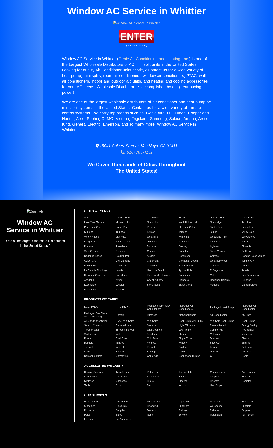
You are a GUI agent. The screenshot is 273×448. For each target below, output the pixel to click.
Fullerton (246, 280)
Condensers (91, 376)
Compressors (217, 372)
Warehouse (216, 406)
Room (87, 338)
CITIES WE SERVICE (98, 211)
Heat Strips (216, 385)
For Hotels (89, 419)
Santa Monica (217, 251)
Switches (89, 381)
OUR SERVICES (95, 395)
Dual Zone (121, 338)
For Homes (248, 414)
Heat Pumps (248, 321)
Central (88, 351)
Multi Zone (152, 338)
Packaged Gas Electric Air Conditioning (96, 315)
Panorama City (92, 227)
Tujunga (120, 232)
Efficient (183, 334)
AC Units (246, 315)
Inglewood (215, 246)
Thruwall (89, 347)
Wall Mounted (154, 329)
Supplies (215, 376)
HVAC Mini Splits (125, 321)
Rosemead (185, 256)
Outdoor (183, 347)
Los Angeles (248, 236)
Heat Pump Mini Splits (191, 321)
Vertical (120, 347)
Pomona (88, 246)
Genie (245, 356)
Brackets (246, 376)
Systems (151, 325)
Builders (88, 342)
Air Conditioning (219, 315)
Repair (150, 414)
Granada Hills (217, 217)
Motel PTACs (91, 307)
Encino (182, 217)
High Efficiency (187, 325)
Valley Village (91, 236)
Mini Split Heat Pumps (222, 321)
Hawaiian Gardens (94, 275)
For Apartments (124, 419)
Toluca (213, 232)
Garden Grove (249, 284)
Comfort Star (122, 356)
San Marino (122, 275)
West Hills (152, 236)
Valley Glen (248, 232)
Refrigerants (153, 372)
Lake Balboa (248, 217)
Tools (87, 385)
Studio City (216, 227)
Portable (151, 347)
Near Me (120, 289)
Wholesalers (154, 401)
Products (89, 410)
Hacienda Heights (220, 280)
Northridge (216, 222)
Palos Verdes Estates (158, 275)
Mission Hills (123, 222)
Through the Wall (125, 329)
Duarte (245, 265)
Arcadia (151, 256)
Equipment (247, 401)
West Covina (91, 251)
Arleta (87, 217)
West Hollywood (219, 260)
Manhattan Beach (188, 260)
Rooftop (151, 351)
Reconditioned (218, 325)
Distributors (122, 401)
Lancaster (215, 241)
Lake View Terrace (94, 222)
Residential (248, 329)
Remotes (246, 381)
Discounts (121, 406)
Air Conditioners (187, 315)
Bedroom (247, 347)
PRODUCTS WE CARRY (101, 299)
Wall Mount (90, 334)
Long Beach (90, 241)
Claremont (152, 260)
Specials (246, 406)
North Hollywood (188, 222)
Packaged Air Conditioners (186, 307)
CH (212, 356)
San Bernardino (250, 275)
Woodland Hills (218, 236)
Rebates (214, 410)
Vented (182, 351)
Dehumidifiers (123, 325)
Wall (118, 334)
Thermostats (185, 372)
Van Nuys (121, 236)
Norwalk (120, 251)
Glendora (184, 280)
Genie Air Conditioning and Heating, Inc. (153, 59)
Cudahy (214, 265)
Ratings (183, 410)
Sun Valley (247, 227)
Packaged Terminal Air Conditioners (159, 307)
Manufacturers (92, 401)
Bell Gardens (123, 260)
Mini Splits (152, 321)
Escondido (90, 284)
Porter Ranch (123, 227)
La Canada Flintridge (95, 270)
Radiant (120, 351)
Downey (183, 246)
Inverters (183, 376)
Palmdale (184, 241)
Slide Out (215, 342)
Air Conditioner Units (95, 321)
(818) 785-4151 (139, 152)
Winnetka (184, 236)
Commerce (185, 275)
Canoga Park (123, 217)
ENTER (136, 36)
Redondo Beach (93, 256)
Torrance (246, 241)
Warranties (216, 401)
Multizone (215, 334)
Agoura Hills (185, 270)
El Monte (246, 246)
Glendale (152, 241)
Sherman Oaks (187, 227)
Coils (118, 385)
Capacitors (122, 376)
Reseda (151, 227)
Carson (151, 251)
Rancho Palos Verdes (253, 256)
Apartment (152, 334)
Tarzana (183, 232)
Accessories (248, 372)
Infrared (120, 342)
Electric (246, 338)
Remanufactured (93, 356)
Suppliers (184, 406)
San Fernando (186, 265)
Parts (87, 414)
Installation (216, 414)
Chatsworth (153, 217)
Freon (150, 385)
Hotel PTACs (123, 307)
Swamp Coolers (93, 325)
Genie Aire (152, 356)
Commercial (216, 329)
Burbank (151, 246)
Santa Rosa (153, 284)
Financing (152, 406)
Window (183, 342)
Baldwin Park (123, 256)
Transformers (123, 372)
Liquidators (185, 401)
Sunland (88, 232)
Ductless (214, 338)
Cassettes (121, 381)
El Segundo (216, 270)
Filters (150, 381)
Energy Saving (250, 325)
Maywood (152, 265)
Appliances (153, 376)
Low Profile (185, 329)
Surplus (246, 410)
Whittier (120, 284)
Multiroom (247, 334)
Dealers (151, 410)
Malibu (213, 275)
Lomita (119, 270)
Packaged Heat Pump (222, 307)
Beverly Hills (91, 265)
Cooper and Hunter (189, 356)
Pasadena (121, 246)
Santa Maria (185, 284)
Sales (119, 414)
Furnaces (152, 315)
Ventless (151, 342)
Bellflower (247, 251)
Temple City (248, 260)
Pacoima (246, 222)
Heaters (120, 315)
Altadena (89, 280)
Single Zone (185, 338)
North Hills (152, 222)
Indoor (213, 347)
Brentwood (90, 289)
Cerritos (214, 256)
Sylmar (151, 232)
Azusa (119, 280)
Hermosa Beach (156, 270)
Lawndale (121, 265)
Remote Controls (93, 372)
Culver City (90, 260)
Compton (184, 251)
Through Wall (91, 329)
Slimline (246, 342)
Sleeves (183, 381)
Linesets (214, 381)
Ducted (214, 351)
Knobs (182, 385)
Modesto (214, 284)
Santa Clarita (123, 241)
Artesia (245, 270)
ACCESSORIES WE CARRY (103, 365)
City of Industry (155, 280)
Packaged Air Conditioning (249, 307)
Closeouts (89, 406)
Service (183, 414)
